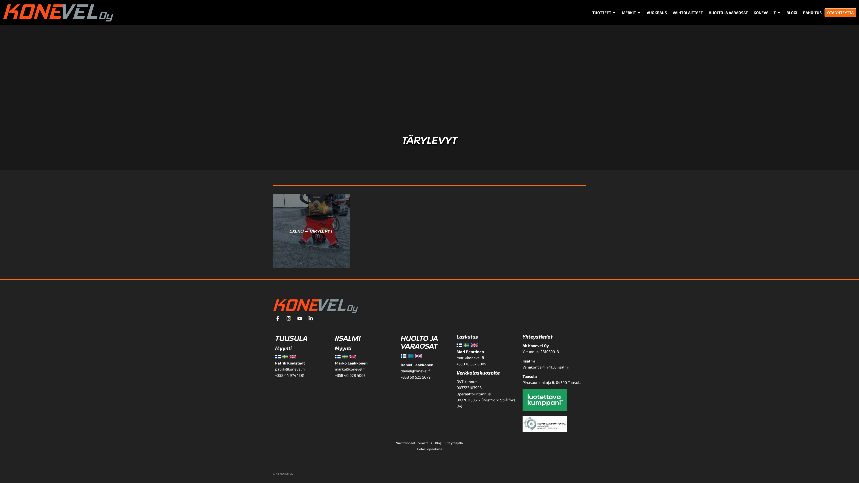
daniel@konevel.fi (416, 371)
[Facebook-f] (278, 318)
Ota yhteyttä (454, 443)
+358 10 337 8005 (472, 364)
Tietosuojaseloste (429, 449)
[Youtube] (300, 318)
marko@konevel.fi (350, 369)
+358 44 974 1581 (289, 375)
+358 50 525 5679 (416, 377)
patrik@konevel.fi (290, 369)
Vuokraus (425, 443)
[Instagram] (289, 318)
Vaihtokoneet (405, 443)
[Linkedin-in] (311, 318)
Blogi (438, 443)
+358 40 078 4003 (350, 375)
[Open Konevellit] (779, 13)
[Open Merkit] (639, 13)
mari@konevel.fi (470, 357)
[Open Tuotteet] (614, 13)
